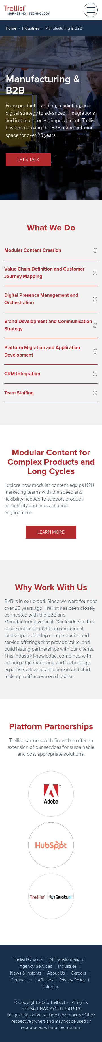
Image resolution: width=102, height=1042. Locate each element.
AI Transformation (66, 959)
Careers (78, 973)
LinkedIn (49, 987)
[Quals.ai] (51, 896)
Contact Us (21, 980)
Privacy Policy (72, 980)
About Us (56, 973)
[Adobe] (51, 793)
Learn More (51, 532)
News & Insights (25, 973)
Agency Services (36, 966)
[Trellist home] (27, 9)
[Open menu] (91, 10)
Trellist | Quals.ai (28, 959)
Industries (31, 28)
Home (11, 28)
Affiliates (45, 980)
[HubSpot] (51, 845)
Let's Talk (28, 159)
